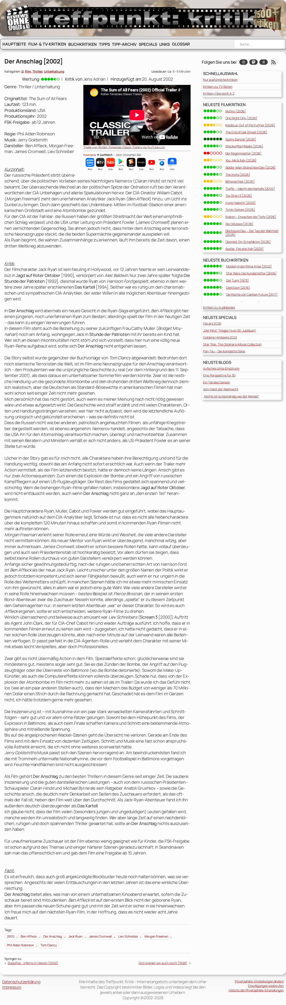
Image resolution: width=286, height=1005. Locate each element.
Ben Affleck (29, 936)
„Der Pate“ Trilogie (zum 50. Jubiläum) (229, 330)
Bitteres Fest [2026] (239, 181)
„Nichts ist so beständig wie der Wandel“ (231, 396)
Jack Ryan (75, 936)
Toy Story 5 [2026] (238, 195)
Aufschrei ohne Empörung (221, 368)
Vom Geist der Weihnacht (220, 389)
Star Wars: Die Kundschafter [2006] (251, 273)
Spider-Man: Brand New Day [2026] (250, 167)
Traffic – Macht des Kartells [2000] (250, 188)
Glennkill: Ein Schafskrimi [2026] (248, 242)
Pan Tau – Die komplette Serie (224, 351)
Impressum (11, 987)
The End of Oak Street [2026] (246, 132)
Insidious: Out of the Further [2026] (250, 125)
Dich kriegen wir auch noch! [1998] (163, 963)
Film (28, 71)
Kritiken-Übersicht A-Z (219, 93)
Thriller (37, 71)
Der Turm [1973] (237, 280)
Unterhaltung (54, 71)
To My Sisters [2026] (240, 209)
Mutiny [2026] (235, 111)
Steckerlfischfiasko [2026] (244, 146)
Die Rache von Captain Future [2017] (252, 294)
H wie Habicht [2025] (240, 203)
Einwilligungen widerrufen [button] (266, 986)
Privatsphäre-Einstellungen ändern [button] (259, 981)
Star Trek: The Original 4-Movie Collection (232, 344)
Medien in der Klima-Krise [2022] (249, 266)
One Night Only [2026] (241, 118)
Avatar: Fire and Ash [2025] (244, 249)
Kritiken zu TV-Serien (217, 86)
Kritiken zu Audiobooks (219, 307)
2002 (11, 936)
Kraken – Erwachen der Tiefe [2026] (250, 217)
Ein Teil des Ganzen (216, 382)
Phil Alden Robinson (20, 945)
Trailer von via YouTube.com (124, 147)
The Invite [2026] (237, 174)
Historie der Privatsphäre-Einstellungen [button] (256, 990)
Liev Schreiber (128, 936)
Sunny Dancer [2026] (240, 139)
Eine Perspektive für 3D (219, 375)
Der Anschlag (52, 936)
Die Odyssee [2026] (239, 224)
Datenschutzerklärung (21, 981)
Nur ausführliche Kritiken (220, 79)
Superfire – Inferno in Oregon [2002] (33, 963)
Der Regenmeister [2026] (243, 153)
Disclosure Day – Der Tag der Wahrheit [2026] (251, 233)
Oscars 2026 (212, 323)
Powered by (90, 155)
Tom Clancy (48, 945)
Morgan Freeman (156, 936)
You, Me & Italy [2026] (241, 160)
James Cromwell (100, 936)
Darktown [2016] (238, 287)
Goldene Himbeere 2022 (220, 337)
